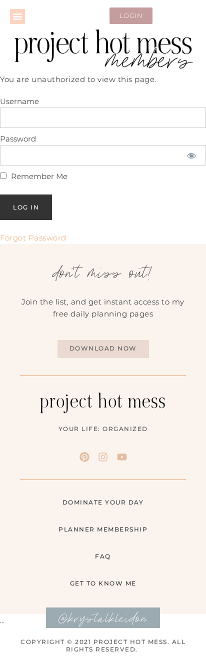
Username (19, 101)
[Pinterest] (85, 457)
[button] (17, 16)
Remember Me (38, 176)
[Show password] (192, 155)
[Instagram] (103, 457)
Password (18, 139)
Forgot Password (33, 237)
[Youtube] (122, 457)
